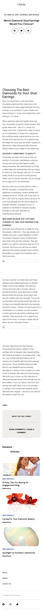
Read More (6, 488)
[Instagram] (10, 604)
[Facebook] (3, 604)
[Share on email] (21, 30)
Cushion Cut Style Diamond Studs (23, 280)
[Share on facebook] (14, 30)
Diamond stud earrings (11, 229)
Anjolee (8, 157)
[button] (3, 4)
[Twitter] (17, 604)
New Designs (34, 15)
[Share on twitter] (28, 30)
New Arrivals (8, 479)
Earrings (24, 15)
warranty (12, 189)
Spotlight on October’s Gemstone (18, 552)
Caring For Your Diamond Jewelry (18, 519)
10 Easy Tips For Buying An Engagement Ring (15, 484)
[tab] (21, 430)
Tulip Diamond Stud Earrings (21, 346)
